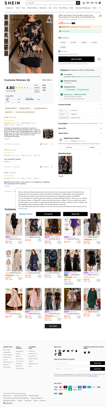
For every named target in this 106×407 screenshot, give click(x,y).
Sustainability (7, 352)
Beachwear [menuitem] (43, 8)
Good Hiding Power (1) (40, 108)
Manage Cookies (34, 395)
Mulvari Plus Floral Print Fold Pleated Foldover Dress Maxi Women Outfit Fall (33, 273)
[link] (88, 3)
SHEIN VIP (19, 366)
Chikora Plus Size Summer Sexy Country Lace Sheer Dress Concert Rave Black (53, 314)
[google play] (88, 353)
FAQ (30, 366)
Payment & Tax (33, 354)
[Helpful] (41, 144)
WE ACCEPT (57, 383)
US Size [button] (65, 38)
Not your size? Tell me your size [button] (67, 54)
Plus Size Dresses (38, 12)
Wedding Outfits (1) (10, 108)
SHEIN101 (6, 364)
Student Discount (8, 362)
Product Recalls (33, 358)
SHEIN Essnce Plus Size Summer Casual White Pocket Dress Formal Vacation (14, 273)
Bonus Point (32, 356)
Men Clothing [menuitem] (63, 8)
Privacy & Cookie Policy (94, 374)
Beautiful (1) (8, 112)
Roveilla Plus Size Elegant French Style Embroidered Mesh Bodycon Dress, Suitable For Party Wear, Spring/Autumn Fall (72, 275)
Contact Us (32, 351)
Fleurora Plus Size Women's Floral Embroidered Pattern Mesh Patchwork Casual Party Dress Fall (72, 239)
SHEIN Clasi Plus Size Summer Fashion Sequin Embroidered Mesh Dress (33, 237)
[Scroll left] (97, 8)
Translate (7, 139)
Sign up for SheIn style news (64, 359)
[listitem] (65, 165)
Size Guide (19, 363)
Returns (18, 354)
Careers (5, 360)
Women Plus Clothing (25, 12)
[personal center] (84, 3)
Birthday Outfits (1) (25, 108)
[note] (53, 235)
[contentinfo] (79, 388)
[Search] (78, 3)
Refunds (18, 356)
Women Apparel (13, 12)
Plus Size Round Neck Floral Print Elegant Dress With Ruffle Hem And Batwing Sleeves (53, 273)
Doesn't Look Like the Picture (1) (25, 112)
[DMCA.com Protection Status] (60, 393)
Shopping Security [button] (69, 87)
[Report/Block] (52, 144)
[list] (67, 352)
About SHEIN (7, 350)
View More (53, 326)
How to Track (19, 361)
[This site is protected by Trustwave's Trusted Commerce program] (55, 393)
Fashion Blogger (7, 355)
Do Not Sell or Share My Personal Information (16, 398)
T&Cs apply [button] (67, 83)
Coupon (31, 361)
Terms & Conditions (36, 398)
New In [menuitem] (18, 8)
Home (6, 12)
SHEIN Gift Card (33, 363)
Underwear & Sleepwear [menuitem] (83, 8)
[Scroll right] (100, 8)
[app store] (85, 353)
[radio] (63, 42)
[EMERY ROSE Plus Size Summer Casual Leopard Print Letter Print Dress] (92, 224)
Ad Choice (43, 400)
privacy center (93, 376)
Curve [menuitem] (55, 8)
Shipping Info (19, 351)
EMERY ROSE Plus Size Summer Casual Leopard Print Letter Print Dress (92, 237)
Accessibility (28, 400)
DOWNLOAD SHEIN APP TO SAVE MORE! (94, 347)
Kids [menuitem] (50, 8)
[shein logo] (12, 3)
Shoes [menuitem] (71, 8)
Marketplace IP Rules (9, 400)
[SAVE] (99, 59)
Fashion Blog (7, 367)
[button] (96, 3)
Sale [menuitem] (23, 8)
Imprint (35, 400)
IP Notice (19, 400)
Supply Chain (7, 357)
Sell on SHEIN (20, 368)
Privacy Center (7, 395)
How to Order (19, 358)
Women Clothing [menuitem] (32, 8)
